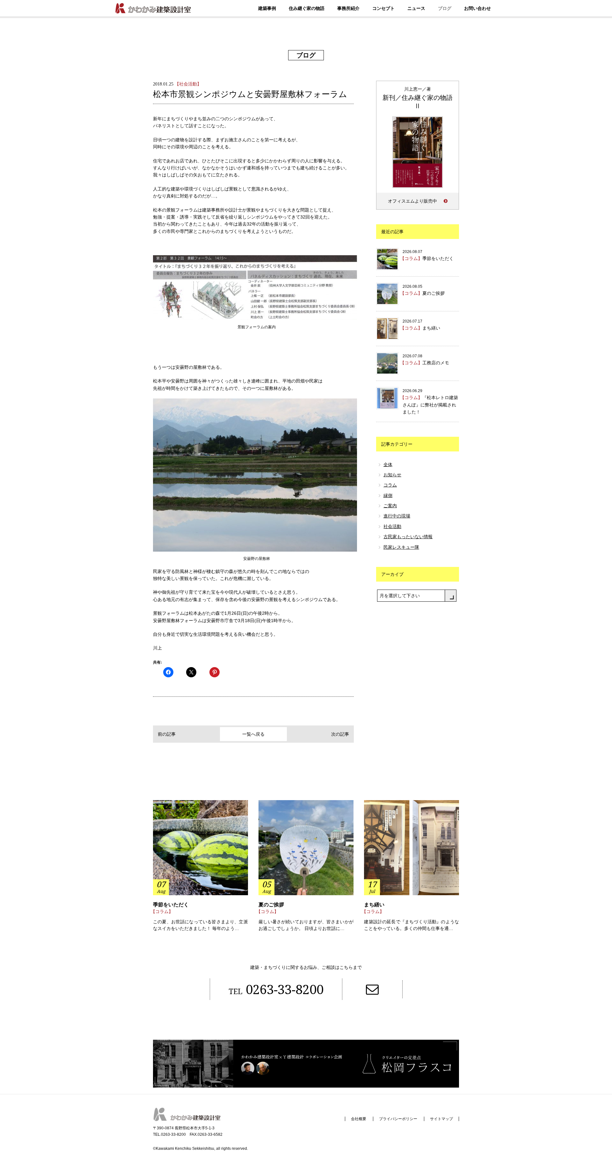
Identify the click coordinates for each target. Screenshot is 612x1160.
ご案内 (390, 505)
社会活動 (392, 526)
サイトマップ (441, 1119)
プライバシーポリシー (398, 1119)
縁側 (387, 495)
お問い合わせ (477, 8)
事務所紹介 (348, 8)
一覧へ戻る (253, 734)
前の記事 (167, 734)
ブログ (444, 8)
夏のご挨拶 (271, 904)
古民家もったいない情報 (408, 536)
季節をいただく (171, 904)
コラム (390, 484)
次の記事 (340, 734)
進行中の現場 (396, 515)
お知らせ (392, 474)
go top (587, 1135)
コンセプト (383, 8)
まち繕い (374, 904)
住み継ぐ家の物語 (306, 8)
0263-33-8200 (276, 989)
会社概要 (358, 1119)
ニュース (416, 8)
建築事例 (267, 8)
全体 (387, 464)
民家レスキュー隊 (401, 547)
